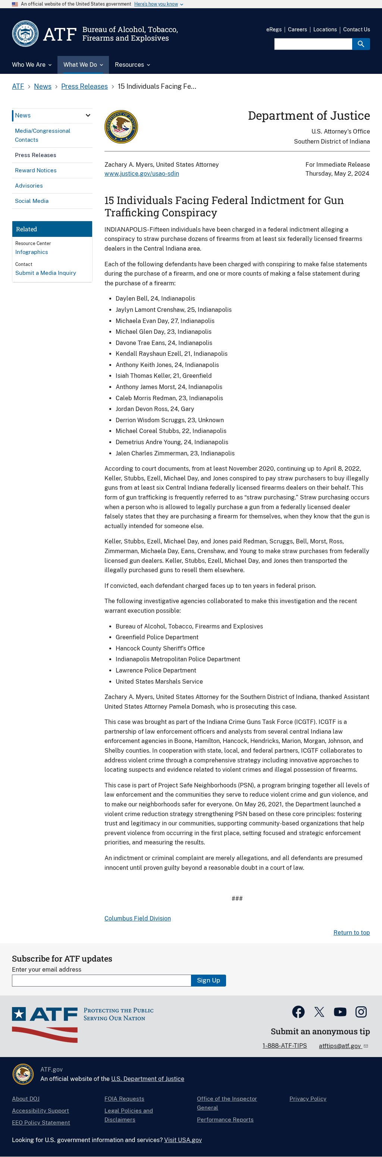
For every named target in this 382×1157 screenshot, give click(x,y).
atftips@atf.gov (340, 1046)
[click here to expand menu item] (88, 115)
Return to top (352, 932)
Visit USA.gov (183, 1140)
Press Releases (84, 86)
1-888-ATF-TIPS (285, 1045)
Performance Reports (225, 1119)
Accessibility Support (40, 1110)
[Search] (361, 44)
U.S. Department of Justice (147, 1078)
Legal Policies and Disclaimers (128, 1115)
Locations (325, 29)
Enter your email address (46, 969)
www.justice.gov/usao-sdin (141, 173)
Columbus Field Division (137, 918)
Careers (297, 29)
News (42, 86)
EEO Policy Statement (41, 1122)
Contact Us (356, 29)
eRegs (274, 29)
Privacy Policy (307, 1098)
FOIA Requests (124, 1098)
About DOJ (26, 1098)
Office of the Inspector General (227, 1103)
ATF (18, 86)
